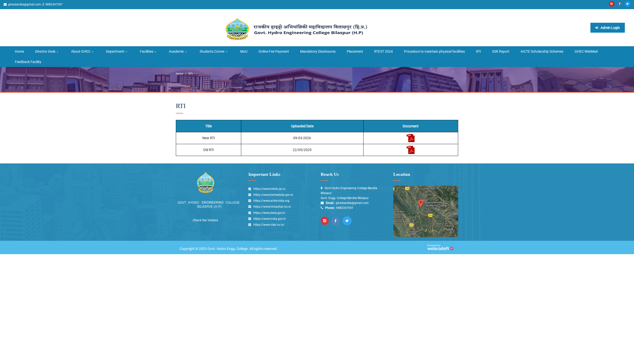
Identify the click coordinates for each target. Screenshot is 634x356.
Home (19, 51)
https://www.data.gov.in (269, 213)
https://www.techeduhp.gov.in (273, 195)
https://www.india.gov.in (269, 219)
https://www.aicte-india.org (271, 200)
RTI (478, 51)
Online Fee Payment (274, 51)
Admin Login (610, 28)
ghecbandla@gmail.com (24, 4)
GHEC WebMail (586, 51)
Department (115, 51)
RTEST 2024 (383, 51)
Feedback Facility (28, 62)
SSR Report (500, 51)
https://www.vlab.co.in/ (269, 224)
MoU (243, 51)
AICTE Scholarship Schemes (542, 51)
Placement (355, 51)
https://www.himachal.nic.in (272, 206)
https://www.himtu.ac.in (269, 189)
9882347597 (54, 4)
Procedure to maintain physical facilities (434, 51)
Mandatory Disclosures (318, 51)
